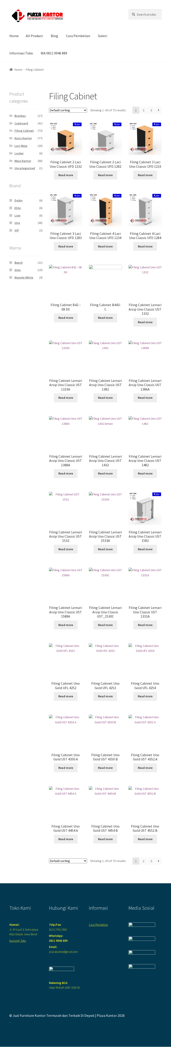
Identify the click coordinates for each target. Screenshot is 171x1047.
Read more (65, 175)
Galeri (102, 36)
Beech (18, 263)
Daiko (18, 200)
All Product (34, 36)
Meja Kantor (22, 161)
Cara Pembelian (78, 36)
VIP (16, 230)
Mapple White (23, 277)
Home (14, 36)
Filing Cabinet (24, 131)
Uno (17, 223)
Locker (19, 153)
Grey (17, 270)
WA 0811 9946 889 (54, 53)
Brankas (20, 116)
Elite (17, 208)
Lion (17, 215)
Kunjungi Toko (17, 941)
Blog (54, 36)
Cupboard (21, 123)
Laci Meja (20, 146)
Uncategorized (24, 168)
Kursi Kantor (23, 138)
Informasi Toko (21, 53)
